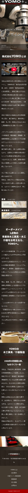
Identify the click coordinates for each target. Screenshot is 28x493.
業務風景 (14, 479)
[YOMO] (12, 2)
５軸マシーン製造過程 (14, 476)
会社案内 (14, 473)
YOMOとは (14, 469)
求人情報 (14, 482)
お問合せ (14, 485)
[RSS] (14, 462)
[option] (14, 27)
